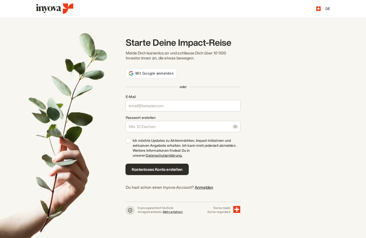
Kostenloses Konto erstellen (157, 169)
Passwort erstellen (141, 117)
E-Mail (131, 96)
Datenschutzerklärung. (164, 155)
